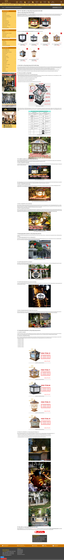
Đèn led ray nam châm (5, 67)
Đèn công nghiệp (32, 4)
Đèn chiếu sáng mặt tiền (6, 27)
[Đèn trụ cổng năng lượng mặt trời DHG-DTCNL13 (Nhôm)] (34, 53)
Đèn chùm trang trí (5, 61)
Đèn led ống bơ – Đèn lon (6, 57)
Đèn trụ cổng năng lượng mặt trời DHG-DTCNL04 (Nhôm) (34, 44)
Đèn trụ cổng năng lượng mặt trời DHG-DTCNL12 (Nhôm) (22, 60)
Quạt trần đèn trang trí (5, 60)
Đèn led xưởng (4, 42)
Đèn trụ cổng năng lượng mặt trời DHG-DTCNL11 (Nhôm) (56, 44)
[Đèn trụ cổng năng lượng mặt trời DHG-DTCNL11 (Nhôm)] (56, 38)
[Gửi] (61, 4)
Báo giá (37, 4)
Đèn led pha (4, 41)
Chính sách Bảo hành (20, 552)
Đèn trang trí (17, 4)
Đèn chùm (4, 31)
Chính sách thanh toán (20, 550)
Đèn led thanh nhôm (5, 71)
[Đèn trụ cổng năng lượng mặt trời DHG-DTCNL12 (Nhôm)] (22, 53)
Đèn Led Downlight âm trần (6, 50)
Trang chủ (3, 4)
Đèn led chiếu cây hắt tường (6, 15)
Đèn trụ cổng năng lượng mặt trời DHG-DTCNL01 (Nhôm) (22, 44)
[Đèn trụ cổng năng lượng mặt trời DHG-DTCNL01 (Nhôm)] (22, 38)
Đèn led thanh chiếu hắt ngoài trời (7, 16)
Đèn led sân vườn (11, 4)
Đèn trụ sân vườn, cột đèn (6, 22)
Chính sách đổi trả (19, 553)
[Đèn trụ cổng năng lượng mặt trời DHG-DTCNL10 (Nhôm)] (45, 38)
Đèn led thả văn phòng (5, 56)
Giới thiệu (7, 4)
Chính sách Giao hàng (20, 551)
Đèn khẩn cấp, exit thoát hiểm (6, 45)
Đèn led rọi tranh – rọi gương (6, 37)
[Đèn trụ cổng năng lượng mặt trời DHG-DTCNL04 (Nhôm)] (34, 38)
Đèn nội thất (22, 4)
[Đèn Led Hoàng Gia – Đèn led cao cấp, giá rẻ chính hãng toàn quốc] (6, 2)
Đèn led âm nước (5, 12)
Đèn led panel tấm (5, 53)
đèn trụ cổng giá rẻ (34, 528)
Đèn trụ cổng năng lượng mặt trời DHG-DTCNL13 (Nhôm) (34, 60)
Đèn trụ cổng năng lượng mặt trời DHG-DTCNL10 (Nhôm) (45, 44)
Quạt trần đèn (27, 4)
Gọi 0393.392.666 (3, 558)
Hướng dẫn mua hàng (20, 549)
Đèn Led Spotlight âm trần (6, 49)
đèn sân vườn (33, 186)
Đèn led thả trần (5, 34)
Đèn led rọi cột (4, 19)
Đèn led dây (4, 68)
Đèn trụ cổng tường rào (5, 23)
